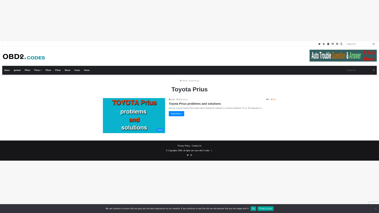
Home (7, 70)
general (17, 70)
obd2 (173, 100)
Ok (253, 208)
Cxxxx (77, 70)
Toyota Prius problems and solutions (195, 103)
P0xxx (27, 70)
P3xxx (58, 70)
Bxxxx (67, 70)
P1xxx (37, 70)
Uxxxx (87, 70)
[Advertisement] (89, 20)
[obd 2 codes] (24, 56)
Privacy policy (265, 208)
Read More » (176, 114)
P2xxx (48, 70)
